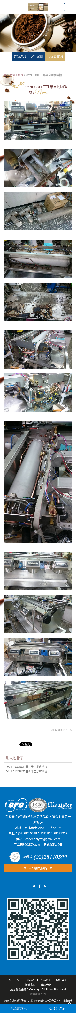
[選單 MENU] (68, 7)
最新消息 (30, 980)
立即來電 (20, 1008)
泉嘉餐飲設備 (53, 844)
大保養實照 (16, 75)
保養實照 (30, 984)
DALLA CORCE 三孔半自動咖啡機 (26, 771)
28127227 (60, 833)
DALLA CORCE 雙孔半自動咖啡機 (26, 766)
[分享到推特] (34, 886)
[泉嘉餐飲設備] (38, 6)
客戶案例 (61, 980)
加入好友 (58, 1008)
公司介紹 (14, 980)
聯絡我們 (46, 984)
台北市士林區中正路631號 (43, 828)
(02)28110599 (27, 833)
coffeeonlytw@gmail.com (42, 839)
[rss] (44, 886)
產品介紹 (45, 980)
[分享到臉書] (39, 886)
